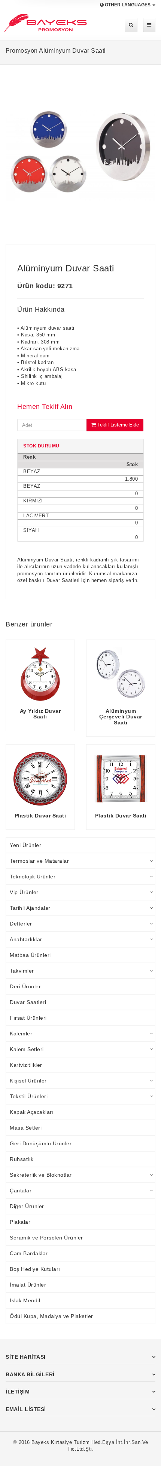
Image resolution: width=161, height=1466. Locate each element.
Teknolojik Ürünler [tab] (32, 877)
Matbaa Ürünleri (30, 955)
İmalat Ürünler (28, 1285)
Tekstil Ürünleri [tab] (29, 1096)
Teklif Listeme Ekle (117, 425)
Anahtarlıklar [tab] (26, 939)
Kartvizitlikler (26, 1065)
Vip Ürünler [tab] (24, 892)
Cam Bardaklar (29, 1253)
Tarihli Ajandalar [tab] (30, 908)
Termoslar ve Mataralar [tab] (39, 861)
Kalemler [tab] (21, 1034)
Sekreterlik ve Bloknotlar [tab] (41, 1175)
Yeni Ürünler (25, 845)
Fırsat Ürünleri (28, 1018)
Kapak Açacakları (32, 1112)
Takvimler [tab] (22, 971)
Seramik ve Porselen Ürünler (46, 1238)
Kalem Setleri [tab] (27, 1049)
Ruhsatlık (22, 1159)
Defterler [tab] (21, 924)
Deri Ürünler (25, 986)
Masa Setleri (26, 1128)
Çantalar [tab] (20, 1191)
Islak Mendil (25, 1300)
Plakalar (20, 1222)
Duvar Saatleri (28, 1002)
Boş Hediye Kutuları (35, 1269)
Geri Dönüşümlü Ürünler (41, 1143)
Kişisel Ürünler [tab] (28, 1081)
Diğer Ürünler (27, 1206)
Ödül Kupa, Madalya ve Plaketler (51, 1316)
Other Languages (128, 4)
